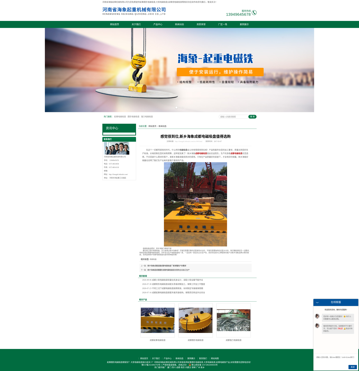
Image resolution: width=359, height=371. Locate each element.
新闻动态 (179, 24)
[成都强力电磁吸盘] (234, 320)
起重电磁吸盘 (120, 117)
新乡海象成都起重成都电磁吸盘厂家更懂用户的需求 (167, 266)
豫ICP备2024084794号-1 (151, 365)
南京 (183, 367)
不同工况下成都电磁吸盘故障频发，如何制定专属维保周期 (172, 288)
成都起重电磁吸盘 (157, 340)
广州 (198, 367)
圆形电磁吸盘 (134, 117)
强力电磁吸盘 (147, 117)
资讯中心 (112, 128)
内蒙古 (188, 367)
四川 (174, 367)
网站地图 (215, 358)
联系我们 (203, 358)
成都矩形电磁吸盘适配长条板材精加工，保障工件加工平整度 (173, 284)
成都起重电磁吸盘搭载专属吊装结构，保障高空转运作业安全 (173, 293)
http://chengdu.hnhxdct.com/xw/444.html (188, 141)
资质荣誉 (201, 24)
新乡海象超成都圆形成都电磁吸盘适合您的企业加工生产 (169, 270)
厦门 (169, 367)
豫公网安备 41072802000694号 (205, 365)
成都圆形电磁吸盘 (195, 340)
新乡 (203, 367)
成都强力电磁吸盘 (233, 340)
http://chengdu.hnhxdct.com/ (118, 174)
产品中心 (157, 24)
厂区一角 (222, 24)
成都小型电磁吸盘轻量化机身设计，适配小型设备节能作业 (172, 280)
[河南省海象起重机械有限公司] (134, 16)
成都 (178, 367)
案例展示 (244, 24)
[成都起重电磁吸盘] (158, 320)
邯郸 (194, 367)
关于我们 (136, 24)
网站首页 (114, 24)
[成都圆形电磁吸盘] (196, 320)
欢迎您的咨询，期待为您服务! (336, 310)
